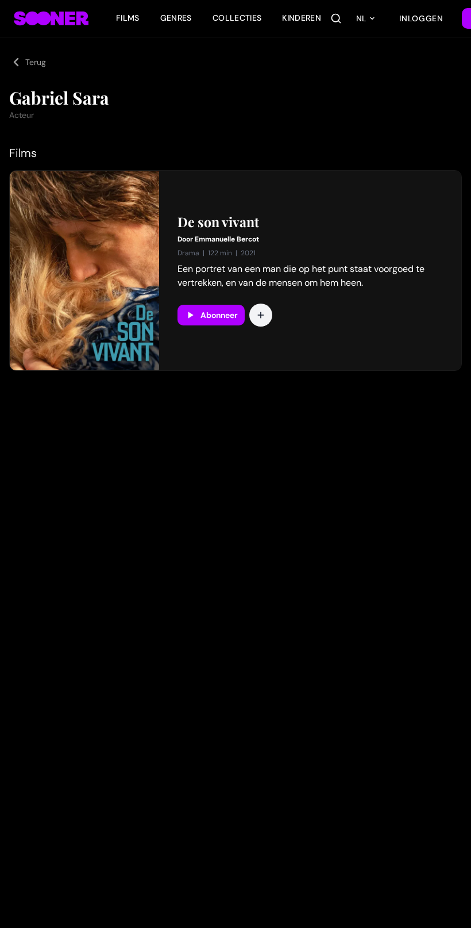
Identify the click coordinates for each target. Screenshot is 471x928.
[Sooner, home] (51, 18)
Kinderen (301, 18)
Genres (176, 18)
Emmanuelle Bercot (227, 239)
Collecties (237, 18)
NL (361, 18)
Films (128, 18)
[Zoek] (336, 18)
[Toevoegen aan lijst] (260, 315)
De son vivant (218, 222)
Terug (35, 62)
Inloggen (421, 18)
